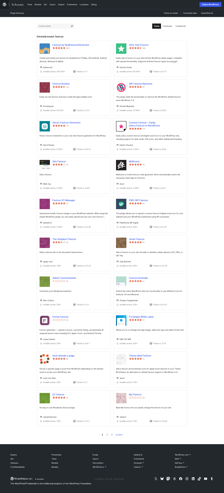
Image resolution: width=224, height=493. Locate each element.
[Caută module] (72, 26)
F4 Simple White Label (141, 316)
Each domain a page (63, 355)
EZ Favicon (58, 394)
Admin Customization (64, 278)
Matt (178, 459)
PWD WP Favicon (138, 200)
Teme (54, 459)
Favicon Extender (138, 278)
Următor (119, 435)
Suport (96, 459)
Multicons (134, 161)
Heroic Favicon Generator (66, 122)
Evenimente (139, 459)
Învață (95, 455)
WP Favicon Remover (140, 83)
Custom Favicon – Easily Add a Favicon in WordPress (144, 124)
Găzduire (14, 463)
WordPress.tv (99, 467)
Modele (55, 467)
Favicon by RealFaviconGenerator (70, 45)
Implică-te (138, 455)
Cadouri (138, 467)
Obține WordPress (210, 4)
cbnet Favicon (136, 239)
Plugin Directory (17, 13)
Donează (139, 463)
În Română (39, 479)
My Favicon (135, 394)
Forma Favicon (60, 316)
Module (55, 463)
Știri (12, 459)
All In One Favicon (138, 45)
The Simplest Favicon (64, 239)
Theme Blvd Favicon (140, 355)
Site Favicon (59, 161)
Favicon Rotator (61, 83)
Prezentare (56, 455)
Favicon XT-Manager (63, 200)
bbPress (179, 463)
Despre (13, 455)
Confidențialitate (17, 467)
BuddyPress (181, 467)
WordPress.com (183, 455)
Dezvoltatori (98, 463)
